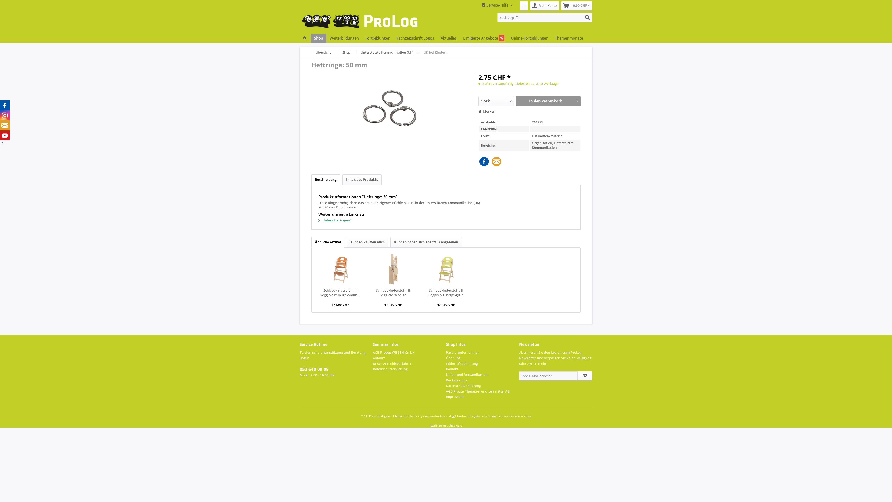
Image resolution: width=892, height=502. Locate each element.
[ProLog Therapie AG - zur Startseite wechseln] (360, 23)
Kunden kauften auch (367, 242)
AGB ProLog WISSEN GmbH (394, 352)
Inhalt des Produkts (362, 179)
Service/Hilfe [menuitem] (497, 5)
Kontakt (452, 369)
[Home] (305, 38)
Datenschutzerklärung (390, 369)
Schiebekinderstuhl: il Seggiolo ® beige (393, 292)
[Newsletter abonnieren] (584, 375)
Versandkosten (435, 416)
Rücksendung (456, 380)
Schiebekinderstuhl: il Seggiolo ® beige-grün (446, 292)
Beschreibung (326, 179)
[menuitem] (524, 5)
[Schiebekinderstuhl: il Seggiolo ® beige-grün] (446, 269)
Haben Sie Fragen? (336, 220)
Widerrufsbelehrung (462, 363)
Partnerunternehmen (462, 352)
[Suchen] (587, 17)
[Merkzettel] (524, 5)
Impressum (455, 396)
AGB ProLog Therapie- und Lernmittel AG (478, 391)
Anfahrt (379, 358)
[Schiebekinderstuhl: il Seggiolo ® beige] (393, 269)
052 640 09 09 (314, 369)
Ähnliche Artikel (328, 242)
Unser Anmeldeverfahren (392, 363)
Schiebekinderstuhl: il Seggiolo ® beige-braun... (340, 292)
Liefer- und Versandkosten (467, 374)
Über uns (453, 358)
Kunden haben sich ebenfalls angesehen (426, 242)
